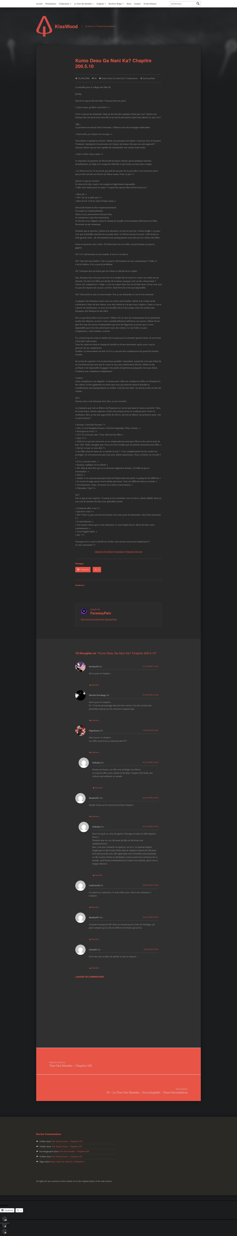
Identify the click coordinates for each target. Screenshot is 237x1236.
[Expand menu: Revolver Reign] (123, 3)
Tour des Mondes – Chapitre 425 (74, 1151)
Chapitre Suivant (134, 551)
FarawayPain (149, 78)
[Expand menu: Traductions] (70, 3)
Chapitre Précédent (104, 551)
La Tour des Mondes (83, 3)
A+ (6, 1220)
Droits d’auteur (150, 3)
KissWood (66, 26)
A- (6, 1232)
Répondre (95, 685)
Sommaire (120, 551)
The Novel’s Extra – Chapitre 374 (67, 1156)
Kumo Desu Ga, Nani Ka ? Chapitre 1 (67, 1161)
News (129, 3)
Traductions (64, 3)
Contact (137, 3)
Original (100, 3)
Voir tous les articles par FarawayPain (99, 619)
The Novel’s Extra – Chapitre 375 (67, 1146)
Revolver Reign (115, 3)
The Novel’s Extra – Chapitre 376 (67, 1141)
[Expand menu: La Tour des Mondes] (93, 3)
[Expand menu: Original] (105, 3)
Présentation (50, 3)
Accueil (39, 3)
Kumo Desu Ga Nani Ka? (113, 78)
